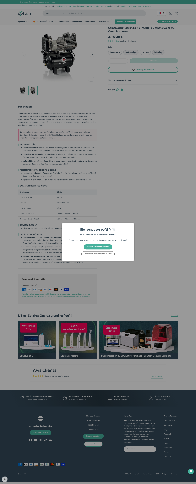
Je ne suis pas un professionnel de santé (98, 253)
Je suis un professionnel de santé (98, 247)
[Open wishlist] (191, 471)
